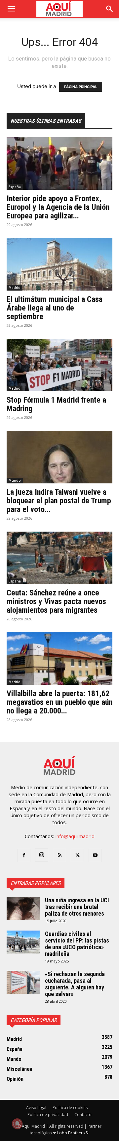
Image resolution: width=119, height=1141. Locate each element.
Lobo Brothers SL (73, 1133)
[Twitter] (77, 855)
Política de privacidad (47, 1114)
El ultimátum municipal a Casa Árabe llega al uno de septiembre (54, 308)
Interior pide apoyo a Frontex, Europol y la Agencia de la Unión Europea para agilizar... (58, 207)
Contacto (83, 1114)
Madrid (14, 287)
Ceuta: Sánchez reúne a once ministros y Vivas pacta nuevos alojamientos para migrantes (56, 601)
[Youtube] (95, 855)
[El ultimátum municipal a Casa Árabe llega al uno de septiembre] (59, 264)
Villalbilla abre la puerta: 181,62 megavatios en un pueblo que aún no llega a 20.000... (59, 702)
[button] (11, 9)
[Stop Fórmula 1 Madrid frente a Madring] (59, 365)
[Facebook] (23, 855)
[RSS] (59, 855)
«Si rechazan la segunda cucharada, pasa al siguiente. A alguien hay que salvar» (75, 983)
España (15, 187)
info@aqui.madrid (75, 836)
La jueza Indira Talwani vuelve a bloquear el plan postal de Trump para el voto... (59, 500)
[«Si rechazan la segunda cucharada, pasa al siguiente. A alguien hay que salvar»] (23, 982)
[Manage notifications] (17, 1123)
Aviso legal (36, 1107)
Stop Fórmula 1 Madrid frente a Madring (56, 404)
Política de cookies (70, 1107)
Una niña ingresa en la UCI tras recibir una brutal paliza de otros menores (77, 907)
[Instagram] (41, 855)
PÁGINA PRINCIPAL (80, 86)
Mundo (15, 480)
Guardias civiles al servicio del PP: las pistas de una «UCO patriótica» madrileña (77, 943)
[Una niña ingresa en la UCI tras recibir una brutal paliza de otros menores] (23, 908)
